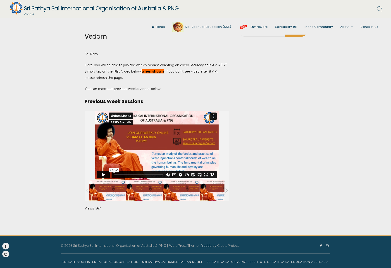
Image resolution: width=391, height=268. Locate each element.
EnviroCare (259, 27)
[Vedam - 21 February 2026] (218, 190)
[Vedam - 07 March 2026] (144, 190)
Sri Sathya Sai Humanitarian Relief (172, 261)
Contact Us (369, 27)
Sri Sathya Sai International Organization (100, 261)
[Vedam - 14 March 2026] (107, 190)
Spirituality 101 (286, 27)
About (345, 27)
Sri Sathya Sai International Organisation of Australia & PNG (101, 8)
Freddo (206, 246)
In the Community (319, 27)
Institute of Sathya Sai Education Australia (289, 261)
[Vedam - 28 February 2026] (181, 190)
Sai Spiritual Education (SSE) (208, 27)
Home (160, 27)
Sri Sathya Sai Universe (227, 261)
